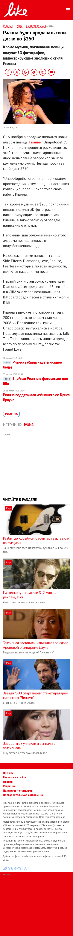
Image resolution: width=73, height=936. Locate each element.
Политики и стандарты (18, 790)
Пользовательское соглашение (23, 795)
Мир (19, 25)
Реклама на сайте (14, 777)
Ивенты (8, 781)
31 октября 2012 (36, 25)
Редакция (9, 786)
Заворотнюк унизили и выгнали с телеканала (29, 745)
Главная (8, 25)
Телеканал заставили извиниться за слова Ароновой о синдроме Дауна (35, 645)
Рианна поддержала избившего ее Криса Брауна (36, 397)
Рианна (11, 414)
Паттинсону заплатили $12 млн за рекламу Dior (29, 595)
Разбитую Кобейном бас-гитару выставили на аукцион (36, 540)
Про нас (8, 773)
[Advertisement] (36, 464)
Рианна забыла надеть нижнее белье (32, 365)
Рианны (35, 142)
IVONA (29, 424)
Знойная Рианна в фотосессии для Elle (35, 381)
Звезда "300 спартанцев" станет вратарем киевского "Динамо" (35, 695)
